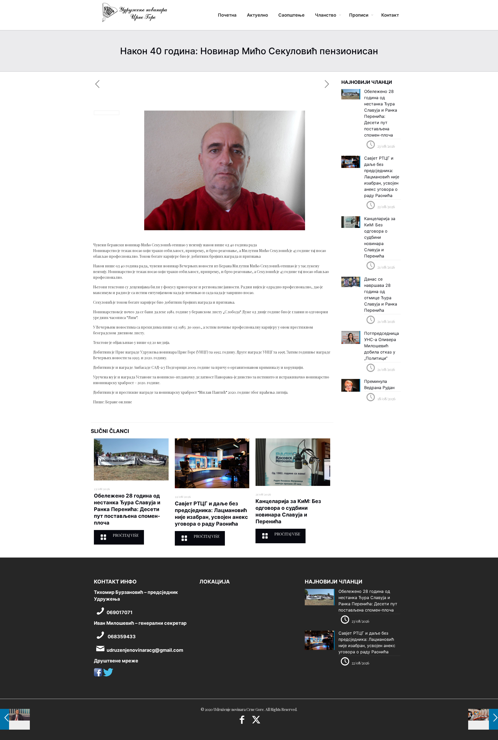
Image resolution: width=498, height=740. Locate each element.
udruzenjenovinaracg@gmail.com (145, 650)
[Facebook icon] (242, 721)
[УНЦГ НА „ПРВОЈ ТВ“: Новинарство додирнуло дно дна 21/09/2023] (483, 719)
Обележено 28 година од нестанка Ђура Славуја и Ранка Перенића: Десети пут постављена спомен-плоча (127, 509)
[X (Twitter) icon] (256, 721)
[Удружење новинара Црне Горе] (134, 14)
